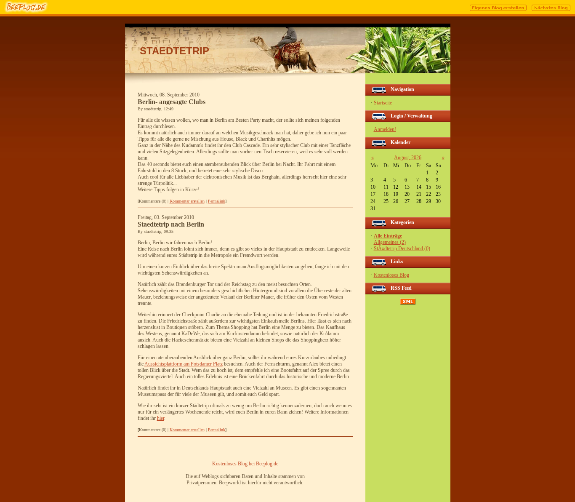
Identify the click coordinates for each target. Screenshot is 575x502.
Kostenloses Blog (391, 275)
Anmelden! (385, 129)
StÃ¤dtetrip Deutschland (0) (402, 248)
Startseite (383, 103)
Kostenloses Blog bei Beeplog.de (245, 464)
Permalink (216, 201)
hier (160, 418)
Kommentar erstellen (187, 201)
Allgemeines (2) (390, 242)
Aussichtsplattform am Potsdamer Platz (183, 364)
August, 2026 (407, 157)
